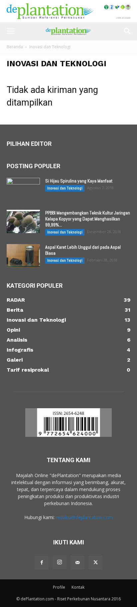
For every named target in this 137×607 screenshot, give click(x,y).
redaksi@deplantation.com (84, 517)
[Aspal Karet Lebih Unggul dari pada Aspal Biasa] (23, 255)
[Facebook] (41, 562)
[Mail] (77, 562)
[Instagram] (59, 562)
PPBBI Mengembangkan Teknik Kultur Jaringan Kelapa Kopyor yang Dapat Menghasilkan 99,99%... (87, 219)
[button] (10, 31)
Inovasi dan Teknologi (64, 188)
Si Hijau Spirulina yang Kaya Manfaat (78, 181)
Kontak (77, 587)
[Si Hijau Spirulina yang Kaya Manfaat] (23, 189)
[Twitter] (95, 562)
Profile (59, 587)
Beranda (15, 47)
